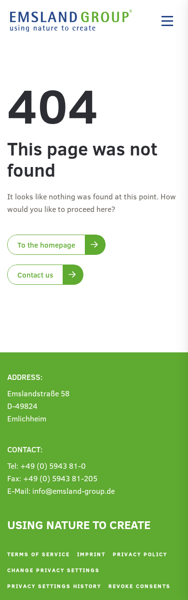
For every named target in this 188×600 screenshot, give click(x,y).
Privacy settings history (54, 585)
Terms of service (38, 554)
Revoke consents (139, 585)
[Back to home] (73, 21)
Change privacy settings (53, 569)
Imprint (91, 554)
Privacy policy (140, 554)
